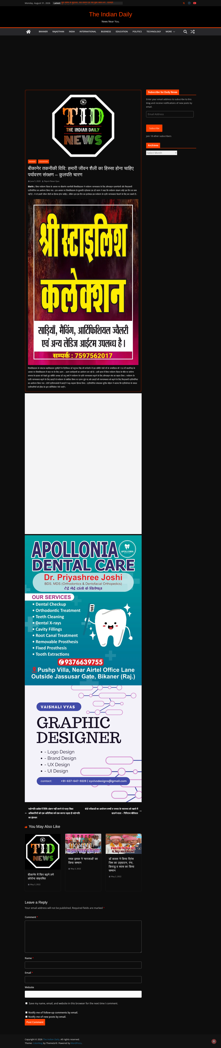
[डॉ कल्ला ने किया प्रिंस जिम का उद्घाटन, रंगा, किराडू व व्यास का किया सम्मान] (124, 835)
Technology (154, 31)
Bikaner (43, 31)
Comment (31, 917)
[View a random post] (192, 31)
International (88, 31)
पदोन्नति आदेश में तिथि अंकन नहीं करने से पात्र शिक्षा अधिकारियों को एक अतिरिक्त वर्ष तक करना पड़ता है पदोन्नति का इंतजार (54, 813)
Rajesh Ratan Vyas (51, 181)
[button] (173, 31)
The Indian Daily (110, 14)
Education (122, 31)
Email (29, 972)
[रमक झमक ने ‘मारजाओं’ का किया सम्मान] (83, 835)
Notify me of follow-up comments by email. (53, 1012)
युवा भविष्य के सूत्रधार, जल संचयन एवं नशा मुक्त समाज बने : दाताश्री (87, 3)
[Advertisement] (110, 58)
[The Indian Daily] (28, 31)
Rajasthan (58, 31)
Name (29, 958)
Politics (137, 31)
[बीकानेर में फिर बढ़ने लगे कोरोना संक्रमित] (43, 835)
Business (106, 31)
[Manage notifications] (214, 1041)
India (72, 31)
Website (29, 987)
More (169, 31)
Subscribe (154, 128)
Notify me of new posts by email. (47, 1016)
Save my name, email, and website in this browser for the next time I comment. (73, 1003)
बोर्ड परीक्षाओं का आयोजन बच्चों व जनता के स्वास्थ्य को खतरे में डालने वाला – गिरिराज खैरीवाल (111, 811)
